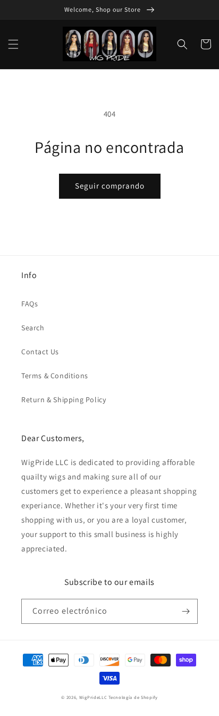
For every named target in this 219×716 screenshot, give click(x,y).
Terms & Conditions (54, 375)
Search (33, 327)
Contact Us (40, 351)
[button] (13, 44)
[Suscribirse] (185, 611)
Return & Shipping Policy (63, 399)
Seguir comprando (110, 186)
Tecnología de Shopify (133, 697)
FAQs (29, 303)
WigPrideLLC (93, 697)
